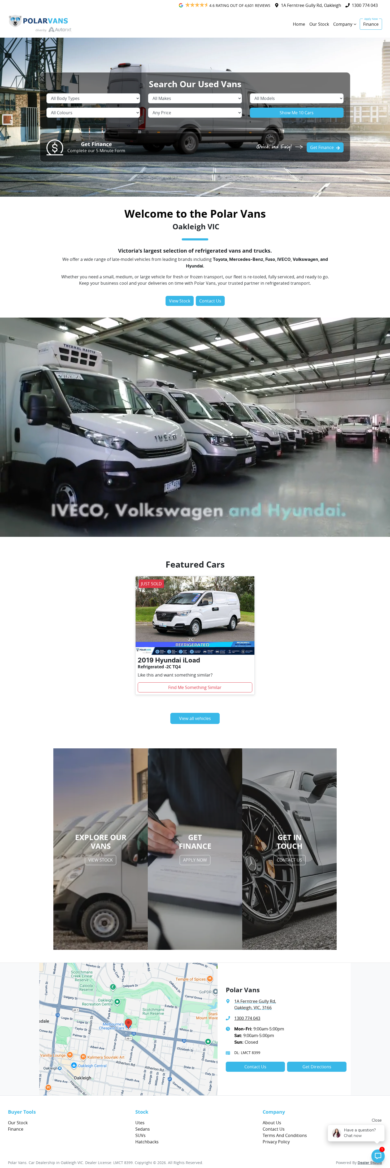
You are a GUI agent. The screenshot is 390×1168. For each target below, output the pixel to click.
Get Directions (316, 1067)
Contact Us (210, 301)
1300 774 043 (365, 5)
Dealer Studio (370, 1163)
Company (342, 24)
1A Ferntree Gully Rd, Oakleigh (311, 5)
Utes (140, 1123)
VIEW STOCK (100, 860)
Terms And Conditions (285, 1135)
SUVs (140, 1135)
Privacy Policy (276, 1142)
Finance (371, 24)
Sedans (142, 1129)
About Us (272, 1123)
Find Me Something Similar (195, 687)
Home (299, 24)
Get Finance (322, 147)
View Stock (179, 301)
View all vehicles (195, 718)
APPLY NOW (195, 860)
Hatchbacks (147, 1142)
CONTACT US (289, 860)
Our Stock (319, 24)
